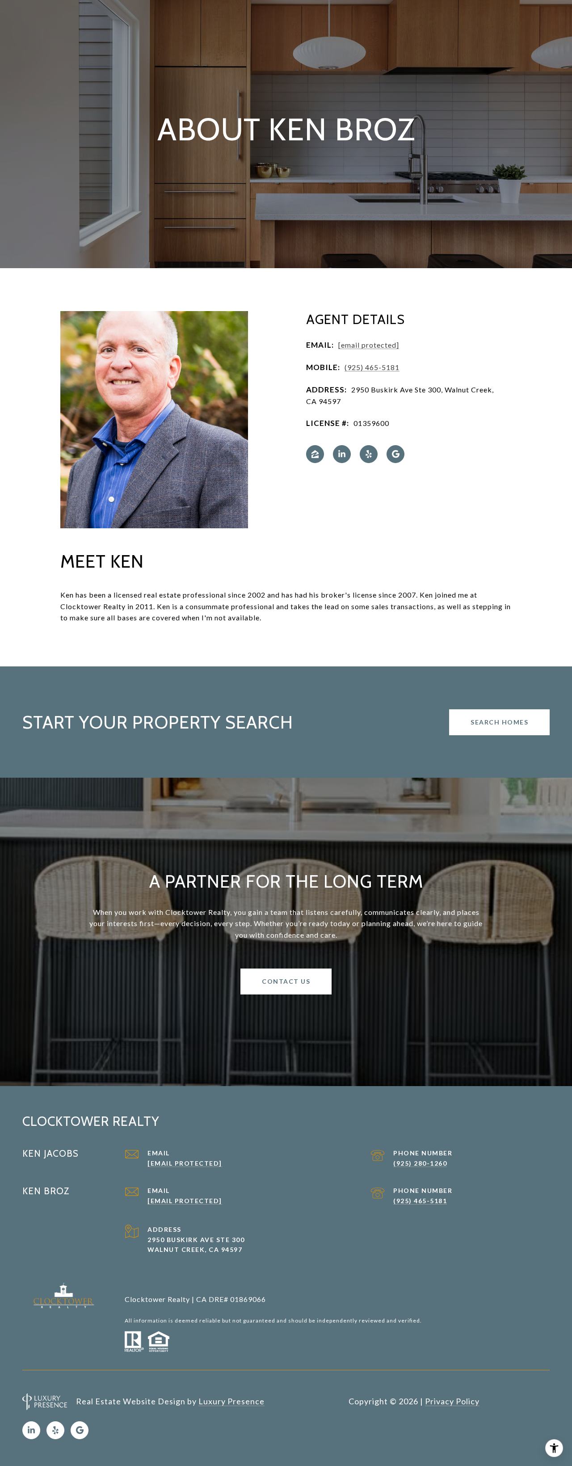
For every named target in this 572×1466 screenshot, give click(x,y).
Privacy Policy (452, 1401)
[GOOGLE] (395, 454)
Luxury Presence (231, 1401)
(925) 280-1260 (420, 1163)
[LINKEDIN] (342, 454)
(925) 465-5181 (372, 367)
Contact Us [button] (286, 981)
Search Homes (499, 722)
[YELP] (369, 454)
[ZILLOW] (315, 454)
